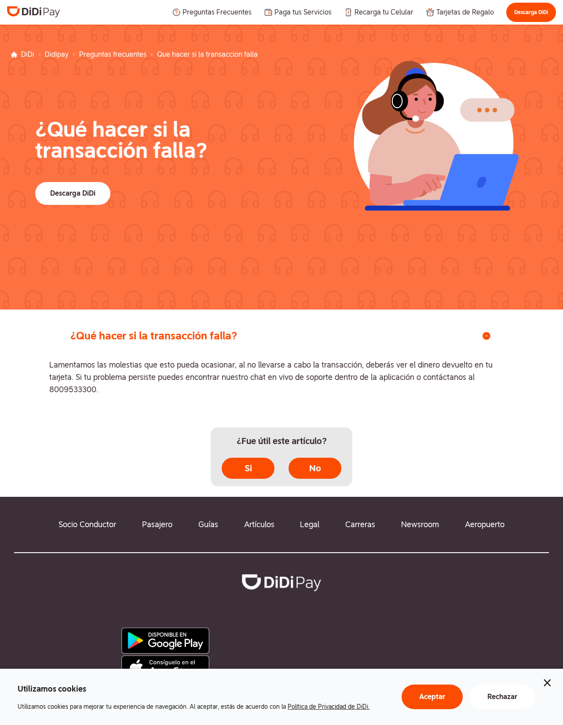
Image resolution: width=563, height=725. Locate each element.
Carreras (360, 524)
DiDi (27, 54)
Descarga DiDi (531, 12)
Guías (208, 524)
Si (248, 468)
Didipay (57, 54)
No (315, 468)
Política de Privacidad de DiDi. (328, 706)
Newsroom (420, 524)
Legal (309, 524)
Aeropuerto (485, 524)
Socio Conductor (87, 524)
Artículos (259, 524)
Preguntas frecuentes (112, 54)
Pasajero (157, 524)
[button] (531, 12)
